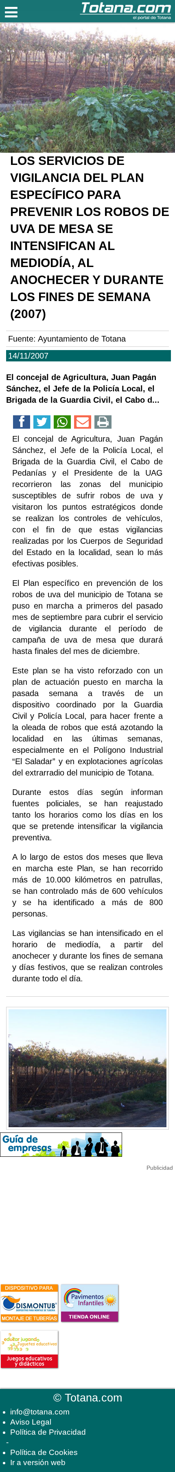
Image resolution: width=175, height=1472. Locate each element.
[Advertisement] (61, 1222)
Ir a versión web (38, 1462)
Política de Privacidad (48, 1432)
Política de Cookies (44, 1452)
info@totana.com (40, 1412)
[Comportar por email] (82, 423)
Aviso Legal (30, 1422)
